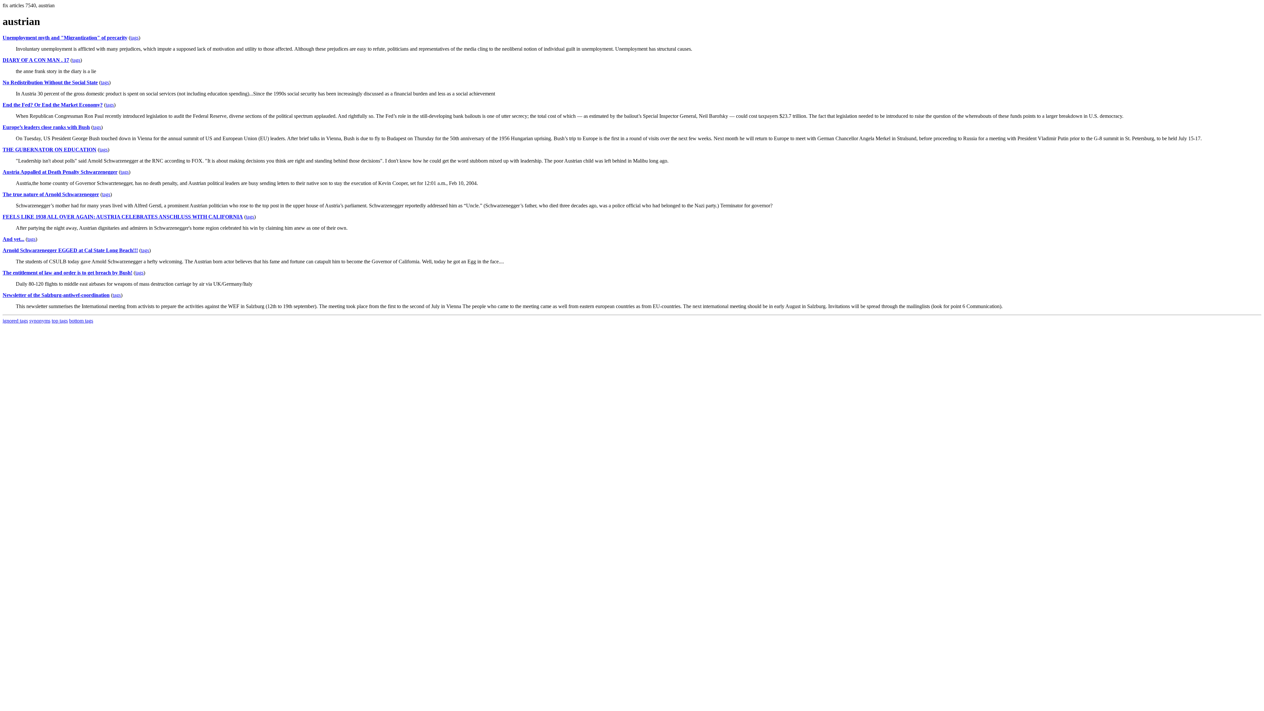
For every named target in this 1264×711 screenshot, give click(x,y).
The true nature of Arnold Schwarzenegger (51, 194)
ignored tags (15, 321)
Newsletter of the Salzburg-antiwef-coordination (56, 295)
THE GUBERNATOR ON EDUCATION (49, 149)
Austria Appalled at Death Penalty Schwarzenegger (60, 172)
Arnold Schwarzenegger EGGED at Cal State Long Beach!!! (70, 250)
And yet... (13, 239)
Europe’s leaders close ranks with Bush (46, 127)
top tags (60, 321)
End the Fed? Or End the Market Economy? (53, 105)
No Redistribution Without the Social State (50, 82)
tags (134, 37)
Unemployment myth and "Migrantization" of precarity (65, 37)
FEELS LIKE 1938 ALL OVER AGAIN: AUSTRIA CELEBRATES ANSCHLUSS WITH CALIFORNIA (123, 217)
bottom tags (81, 321)
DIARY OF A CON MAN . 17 (36, 60)
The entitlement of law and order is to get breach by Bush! (67, 273)
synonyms (39, 321)
